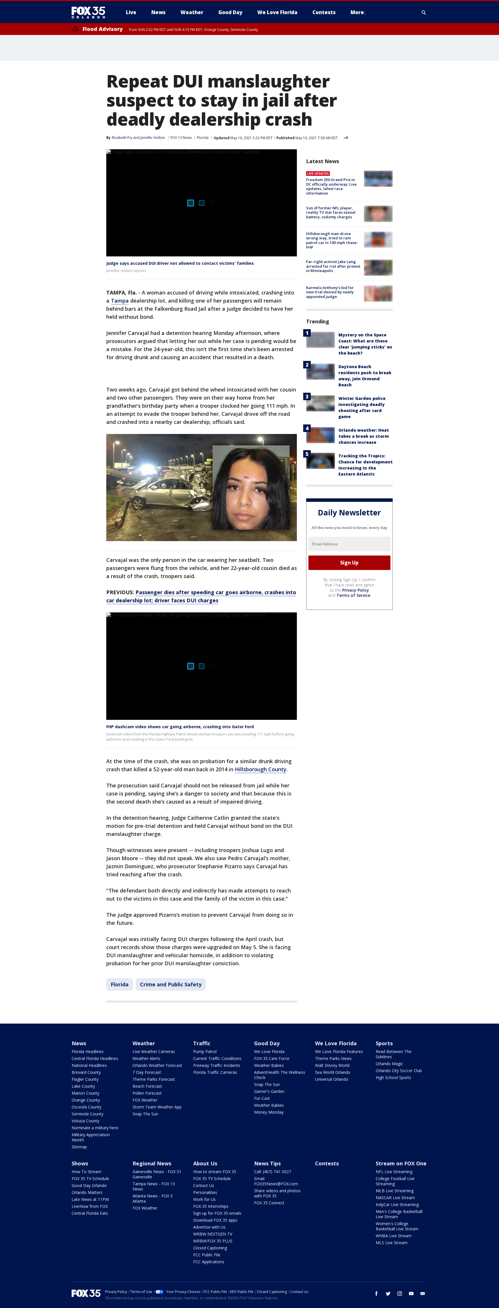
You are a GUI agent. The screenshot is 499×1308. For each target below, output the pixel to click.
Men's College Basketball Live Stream (399, 1214)
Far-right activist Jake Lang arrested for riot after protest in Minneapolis (333, 266)
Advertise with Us (209, 1227)
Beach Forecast (147, 1086)
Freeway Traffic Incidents (216, 1065)
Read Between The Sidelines (394, 1054)
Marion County (85, 1093)
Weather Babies (269, 1065)
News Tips (267, 1163)
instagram (399, 1293)
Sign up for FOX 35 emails (217, 1213)
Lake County (83, 1086)
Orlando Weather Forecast (157, 1065)
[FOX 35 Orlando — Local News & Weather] (91, 12)
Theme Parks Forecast (154, 1079)
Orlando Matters (87, 1192)
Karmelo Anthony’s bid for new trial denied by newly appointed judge (330, 292)
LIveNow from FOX (90, 1206)
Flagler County (85, 1079)
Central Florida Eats (90, 1213)
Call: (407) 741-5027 (272, 1171)
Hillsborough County (260, 769)
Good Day (267, 1043)
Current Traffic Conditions (217, 1058)
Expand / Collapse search (423, 12)
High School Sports (393, 1077)
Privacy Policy (355, 589)
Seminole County (87, 1114)
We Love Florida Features (339, 1051)
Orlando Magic (389, 1063)
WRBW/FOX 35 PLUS (212, 1241)
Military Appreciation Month (91, 1137)
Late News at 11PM (90, 1199)
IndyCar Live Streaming (397, 1204)
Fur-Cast (262, 1098)
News (79, 1043)
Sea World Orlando (332, 1072)
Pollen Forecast (147, 1093)
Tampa (120, 300)
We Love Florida (269, 1051)
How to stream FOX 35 (214, 1171)
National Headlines (89, 1065)
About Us (205, 1163)
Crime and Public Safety (171, 984)
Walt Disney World (332, 1065)
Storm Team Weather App (157, 1107)
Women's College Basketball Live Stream (397, 1226)
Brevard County (86, 1072)
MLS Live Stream (391, 1242)
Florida (202, 137)
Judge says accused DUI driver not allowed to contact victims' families (180, 263)
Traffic (201, 1043)
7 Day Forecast (147, 1072)
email (422, 1293)
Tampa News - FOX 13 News (154, 1186)
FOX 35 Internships (210, 1206)
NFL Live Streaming (394, 1171)
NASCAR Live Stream (395, 1197)
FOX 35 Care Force (271, 1058)
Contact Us (203, 1185)
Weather (144, 1043)
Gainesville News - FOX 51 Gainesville (157, 1174)
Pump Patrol (205, 1051)
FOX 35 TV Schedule (90, 1178)
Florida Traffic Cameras (215, 1072)
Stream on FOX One (401, 1163)
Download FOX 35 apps (215, 1220)
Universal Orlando (331, 1079)
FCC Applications (208, 1261)
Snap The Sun (145, 1114)
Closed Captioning (210, 1248)
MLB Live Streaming (395, 1190)
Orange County (86, 1100)
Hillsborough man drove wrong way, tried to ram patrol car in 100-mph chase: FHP (332, 240)
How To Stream (86, 1171)
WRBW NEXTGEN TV (212, 1234)
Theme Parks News (333, 1058)
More (357, 12)
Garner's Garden (269, 1091)
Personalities (205, 1192)
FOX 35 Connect (269, 1202)
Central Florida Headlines (95, 1058)
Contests (327, 1163)
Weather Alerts (146, 1058)
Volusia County (85, 1120)
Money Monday (269, 1112)
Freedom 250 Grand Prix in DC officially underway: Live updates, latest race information (331, 186)
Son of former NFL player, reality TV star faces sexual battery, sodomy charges (330, 212)
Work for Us (204, 1199)
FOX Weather (145, 1100)
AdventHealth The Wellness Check (279, 1074)
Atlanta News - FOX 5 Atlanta (153, 1198)
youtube (411, 1293)
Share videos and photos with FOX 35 (277, 1193)
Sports (384, 1043)
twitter (388, 1293)
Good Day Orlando (89, 1185)
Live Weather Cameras (154, 1051)
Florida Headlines (88, 1051)
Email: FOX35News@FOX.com (276, 1181)
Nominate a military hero (95, 1127)
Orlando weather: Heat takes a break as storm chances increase (363, 436)
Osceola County (86, 1107)
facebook (376, 1293)
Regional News (152, 1163)
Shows (80, 1163)
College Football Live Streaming (395, 1181)
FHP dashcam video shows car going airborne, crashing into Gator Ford (180, 726)
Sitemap (79, 1146)
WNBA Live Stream (394, 1235)
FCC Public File (206, 1254)
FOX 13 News (181, 137)
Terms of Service (353, 595)
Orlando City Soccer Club (399, 1070)
